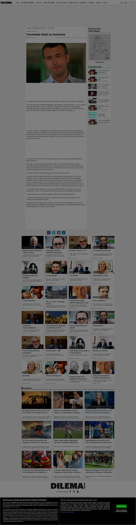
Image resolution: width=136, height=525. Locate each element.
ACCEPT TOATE (121, 506)
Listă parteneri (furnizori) (67, 512)
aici (7, 517)
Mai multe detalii (15, 506)
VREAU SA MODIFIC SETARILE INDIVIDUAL (121, 510)
